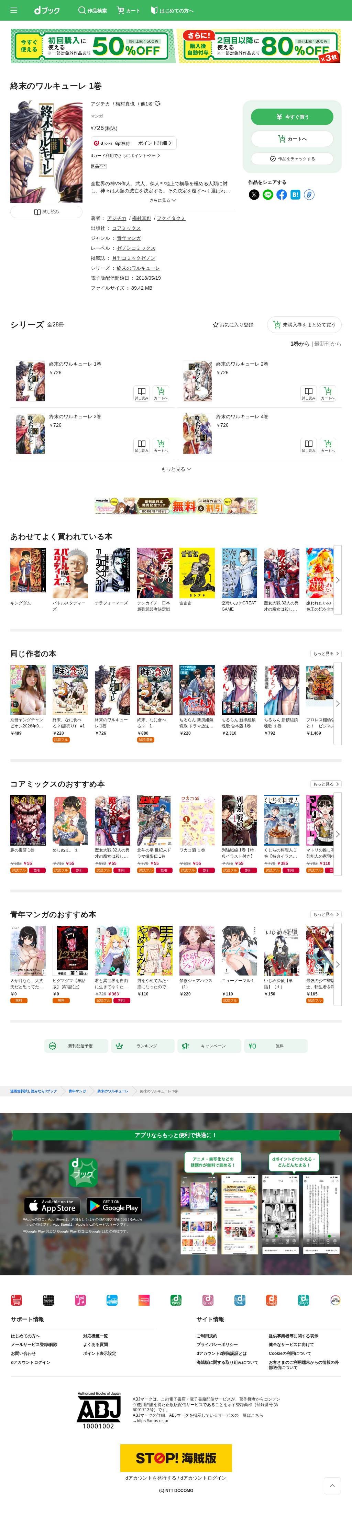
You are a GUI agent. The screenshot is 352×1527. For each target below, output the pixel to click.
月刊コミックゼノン (133, 258)
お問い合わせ (23, 1353)
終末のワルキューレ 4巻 (242, 416)
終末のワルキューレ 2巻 (242, 364)
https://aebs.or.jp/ (152, 1420)
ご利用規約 (207, 1336)
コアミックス (126, 228)
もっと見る (323, 653)
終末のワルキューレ (138, 268)
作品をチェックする (296, 158)
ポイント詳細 (152, 143)
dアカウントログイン (31, 1362)
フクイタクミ (171, 218)
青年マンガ (129, 238)
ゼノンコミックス (136, 248)
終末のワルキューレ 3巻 (75, 416)
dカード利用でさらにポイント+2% (123, 155)
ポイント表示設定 (99, 1353)
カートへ (297, 139)
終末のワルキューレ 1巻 (75, 364)
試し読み (51, 211)
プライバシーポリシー (217, 1344)
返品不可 (99, 166)
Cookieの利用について (290, 1353)
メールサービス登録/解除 (34, 1344)
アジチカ (100, 104)
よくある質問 (95, 1344)
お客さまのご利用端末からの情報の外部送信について (304, 1365)
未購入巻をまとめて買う (309, 324)
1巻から (300, 344)
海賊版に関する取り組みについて (227, 1362)
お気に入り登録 (236, 324)
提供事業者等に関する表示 (293, 1336)
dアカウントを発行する (150, 1478)
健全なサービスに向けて (291, 1344)
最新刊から (328, 344)
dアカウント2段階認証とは (222, 1353)
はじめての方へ (25, 1336)
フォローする (157, 103)
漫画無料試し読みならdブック (33, 1091)
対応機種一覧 (95, 1336)
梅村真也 (125, 104)
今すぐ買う (297, 117)
